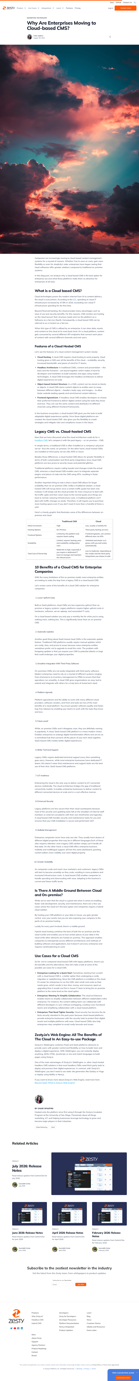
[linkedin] (22, 1329)
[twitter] (11, 1329)
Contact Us (127, 2)
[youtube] (15, 1329)
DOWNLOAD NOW (123, 1378)
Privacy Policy (96, 1365)
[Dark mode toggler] (135, 2)
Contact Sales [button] (125, 8)
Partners (69, 8)
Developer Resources (67, 1320)
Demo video (91, 1330)
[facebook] (18, 1329)
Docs (112, 2)
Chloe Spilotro (38, 36)
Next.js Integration (66, 1327)
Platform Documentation (69, 1323)
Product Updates (66, 1330)
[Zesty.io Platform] (9, 8)
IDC (74, 299)
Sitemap (79, 1369)
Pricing (77, 8)
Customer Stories (94, 1323)
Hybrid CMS (36, 1323)
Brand (34, 1355)
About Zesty (37, 1338)
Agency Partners (38, 1345)
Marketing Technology (37, 18)
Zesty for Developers (67, 1316)
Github (118, 2)
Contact (35, 1352)
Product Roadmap (39, 1348)
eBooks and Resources (96, 1327)
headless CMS (41, 440)
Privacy (86, 1369)
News (89, 1320)
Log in (110, 8)
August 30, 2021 (39, 38)
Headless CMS (37, 1320)
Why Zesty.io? (37, 1316)
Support (35, 1341)
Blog (88, 1316)
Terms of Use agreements (111, 1365)
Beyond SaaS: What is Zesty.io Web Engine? (55, 1083)
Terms (93, 1369)
